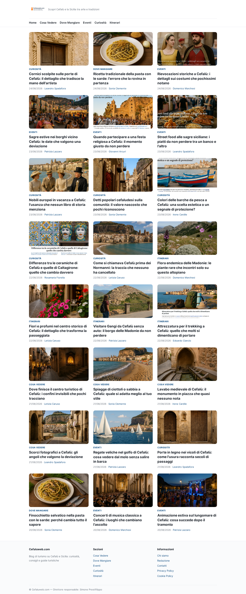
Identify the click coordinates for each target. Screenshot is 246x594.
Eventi (87, 22)
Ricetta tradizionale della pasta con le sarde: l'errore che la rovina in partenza (122, 78)
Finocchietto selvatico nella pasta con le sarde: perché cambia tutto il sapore (58, 520)
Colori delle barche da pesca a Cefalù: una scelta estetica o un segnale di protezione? (183, 204)
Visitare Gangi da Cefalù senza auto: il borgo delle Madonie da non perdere (122, 331)
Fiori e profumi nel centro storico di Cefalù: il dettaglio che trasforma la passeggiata (58, 331)
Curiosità (100, 22)
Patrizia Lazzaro (53, 151)
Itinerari (115, 22)
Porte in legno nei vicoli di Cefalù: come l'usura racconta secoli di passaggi (184, 457)
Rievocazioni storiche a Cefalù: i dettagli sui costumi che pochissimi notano (186, 78)
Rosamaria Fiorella (54, 277)
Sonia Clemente (117, 88)
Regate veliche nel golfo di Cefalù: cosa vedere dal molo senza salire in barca (121, 457)
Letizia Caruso (117, 277)
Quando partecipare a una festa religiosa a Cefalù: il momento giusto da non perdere (119, 141)
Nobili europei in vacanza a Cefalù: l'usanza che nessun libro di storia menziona (57, 204)
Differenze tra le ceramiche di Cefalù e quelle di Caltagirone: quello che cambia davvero (53, 267)
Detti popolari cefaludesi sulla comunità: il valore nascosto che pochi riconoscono (120, 204)
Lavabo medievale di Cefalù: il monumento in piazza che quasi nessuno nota (183, 394)
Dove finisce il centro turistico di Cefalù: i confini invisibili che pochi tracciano (57, 394)
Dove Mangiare (70, 22)
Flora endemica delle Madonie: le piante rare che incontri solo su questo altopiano (184, 267)
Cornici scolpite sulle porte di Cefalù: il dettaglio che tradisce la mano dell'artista (56, 78)
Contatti (162, 565)
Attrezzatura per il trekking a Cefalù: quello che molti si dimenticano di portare (181, 331)
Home (33, 22)
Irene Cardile (180, 214)
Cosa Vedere (48, 22)
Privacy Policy (165, 570)
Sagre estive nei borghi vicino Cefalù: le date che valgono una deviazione (55, 141)
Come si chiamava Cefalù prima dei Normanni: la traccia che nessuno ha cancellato (122, 267)
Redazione (163, 560)
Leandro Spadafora (55, 88)
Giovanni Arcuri (117, 151)
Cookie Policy (165, 575)
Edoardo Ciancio (182, 340)
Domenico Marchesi (184, 88)
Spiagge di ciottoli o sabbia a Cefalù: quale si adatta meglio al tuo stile (122, 394)
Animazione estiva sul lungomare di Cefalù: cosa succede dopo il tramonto (186, 520)
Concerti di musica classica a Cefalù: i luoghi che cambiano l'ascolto (117, 520)
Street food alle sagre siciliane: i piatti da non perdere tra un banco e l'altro (186, 141)
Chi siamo (163, 555)
